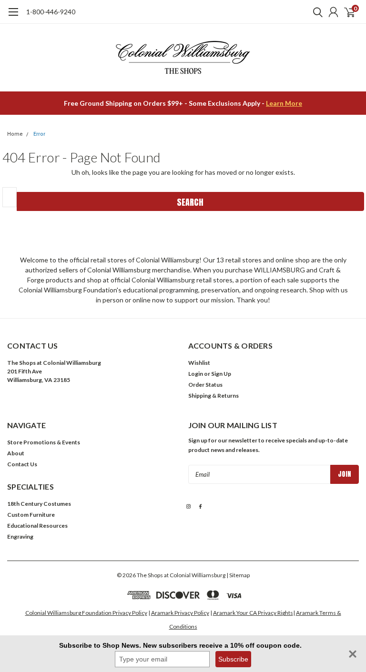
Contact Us (22, 464)
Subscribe (233, 659)
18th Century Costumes (39, 503)
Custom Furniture (31, 514)
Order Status (205, 384)
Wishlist (199, 362)
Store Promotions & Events (43, 442)
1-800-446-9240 (50, 12)
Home (15, 134)
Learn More (284, 103)
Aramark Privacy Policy (180, 612)
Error (39, 134)
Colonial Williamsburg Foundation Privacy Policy (86, 612)
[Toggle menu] (13, 17)
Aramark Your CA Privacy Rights (253, 612)
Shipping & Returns (213, 395)
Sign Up (221, 373)
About (15, 453)
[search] (315, 12)
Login (195, 373)
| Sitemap (238, 575)
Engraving (20, 536)
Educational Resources (37, 525)
